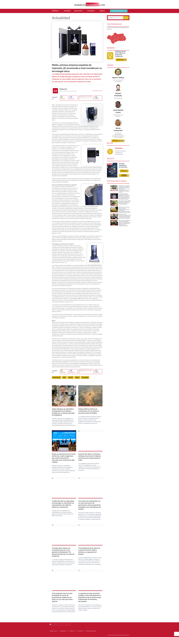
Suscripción (124, 170)
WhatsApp (63, 98)
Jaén (64, 377)
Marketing (118, 148)
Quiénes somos (53, 631)
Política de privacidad (91, 631)
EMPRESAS (55, 11)
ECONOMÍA (90, 11)
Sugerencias (63, 631)
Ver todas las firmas (118, 140)
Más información (121, 59)
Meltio (77, 377)
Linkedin (97, 98)
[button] (59, 11)
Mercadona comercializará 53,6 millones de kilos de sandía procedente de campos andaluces (125, 202)
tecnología (85, 377)
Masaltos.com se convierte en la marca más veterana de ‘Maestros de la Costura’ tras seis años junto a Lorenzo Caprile (125, 216)
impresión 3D (56, 377)
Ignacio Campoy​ (118, 77)
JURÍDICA (102, 11)
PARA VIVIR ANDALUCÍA (119, 11)
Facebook (72, 98)
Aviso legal (80, 631)
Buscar (126, 17)
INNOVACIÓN (78, 11)
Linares (71, 377)
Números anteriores (124, 175)
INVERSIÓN (67, 11)
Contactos (71, 631)
